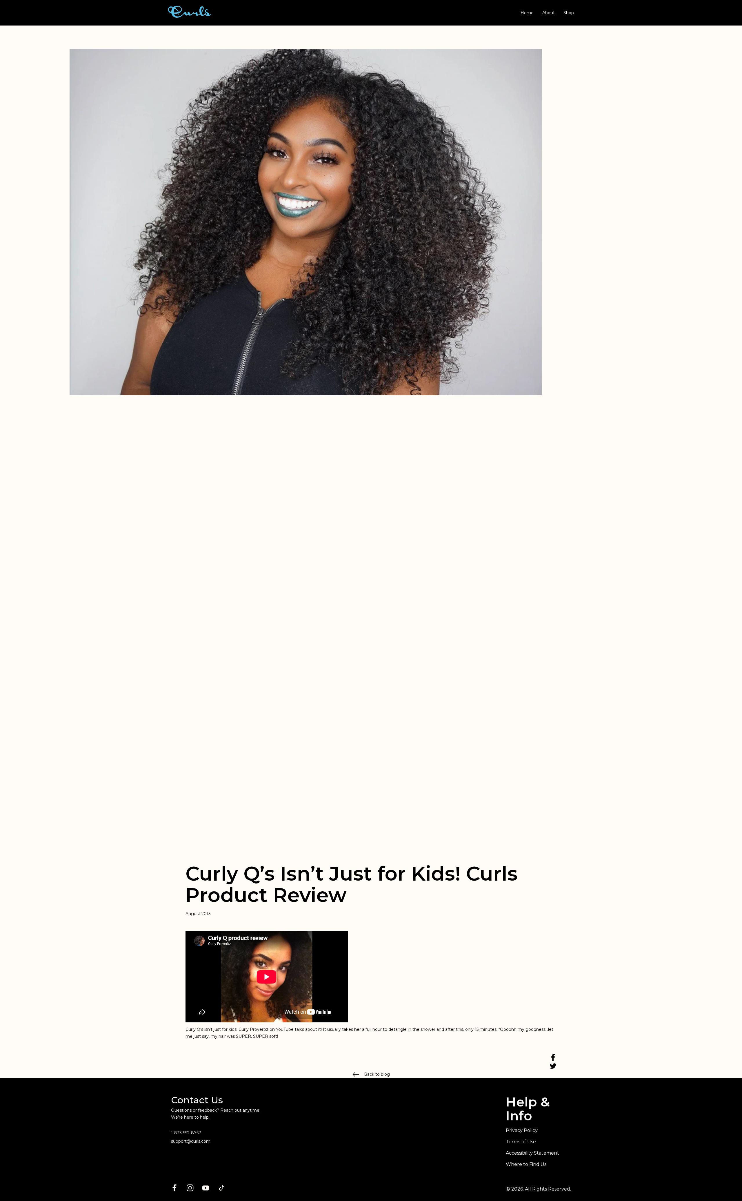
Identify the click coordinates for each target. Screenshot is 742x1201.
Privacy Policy (522, 1130)
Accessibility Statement (532, 1153)
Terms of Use (521, 1141)
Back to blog (377, 1074)
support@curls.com (190, 1141)
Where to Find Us (526, 1164)
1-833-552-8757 (186, 1132)
